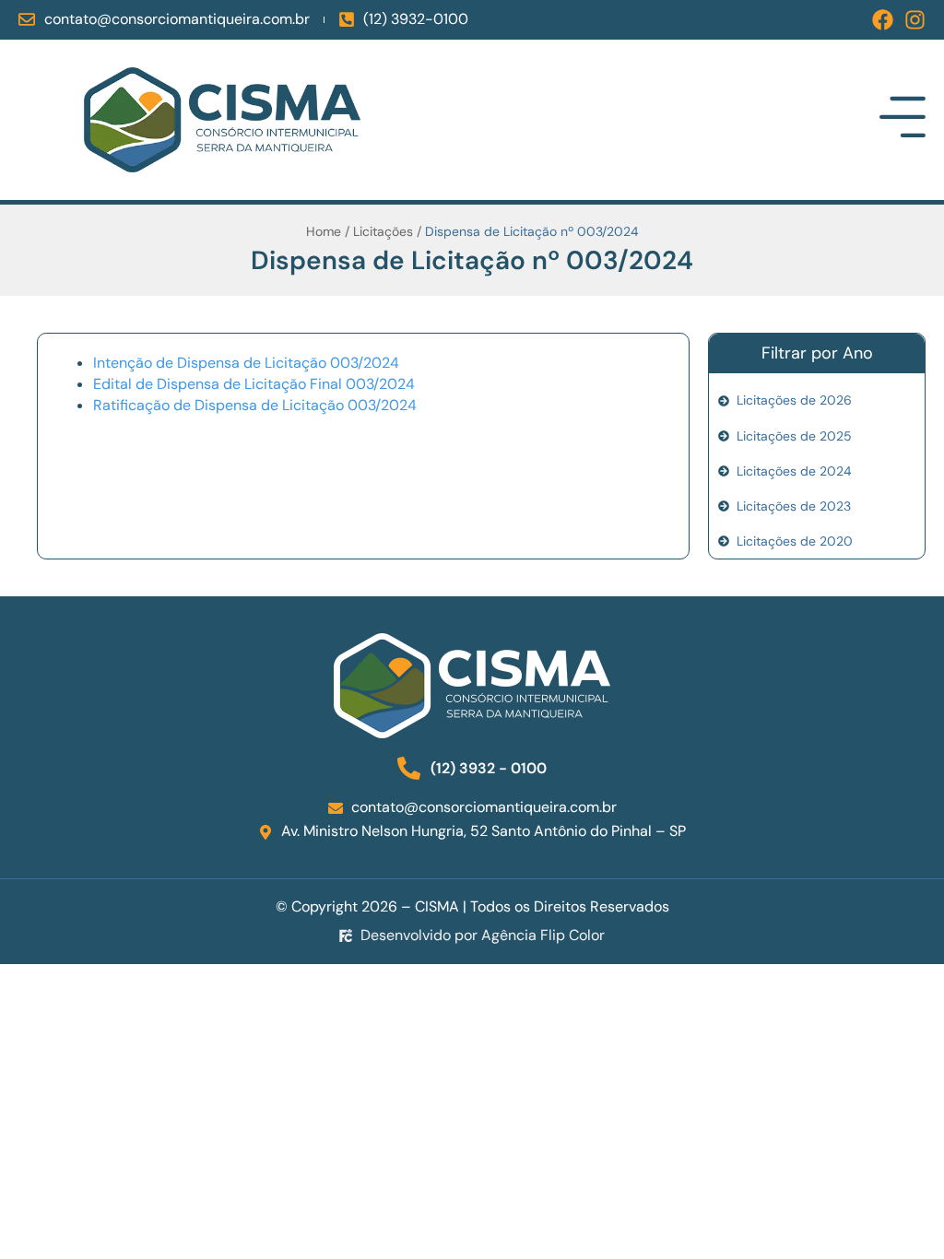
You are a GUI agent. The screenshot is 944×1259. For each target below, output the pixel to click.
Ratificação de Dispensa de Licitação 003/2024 (255, 405)
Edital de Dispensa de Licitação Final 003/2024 (254, 384)
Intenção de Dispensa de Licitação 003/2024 (246, 363)
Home (323, 231)
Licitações (383, 231)
